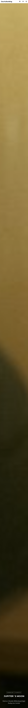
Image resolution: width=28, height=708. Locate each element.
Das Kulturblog (6, 1)
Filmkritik (18, 692)
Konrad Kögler (21, 701)
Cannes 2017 (10, 692)
